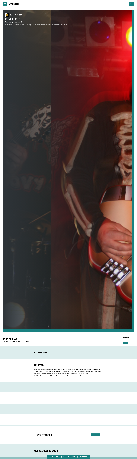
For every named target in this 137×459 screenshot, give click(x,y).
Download (95, 435)
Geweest (83, 457)
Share (126, 343)
